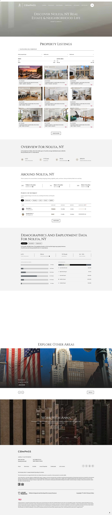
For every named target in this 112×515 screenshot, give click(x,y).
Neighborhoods (68, 5)
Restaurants (28, 200)
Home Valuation (59, 5)
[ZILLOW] (89, 466)
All (23, 200)
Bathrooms (46, 54)
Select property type (22, 54)
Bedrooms (72, 54)
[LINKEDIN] (86, 466)
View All (90, 392)
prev (19, 392)
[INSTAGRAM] (83, 466)
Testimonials (53, 466)
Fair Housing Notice (22, 472)
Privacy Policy (90, 493)
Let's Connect (62, 466)
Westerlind (28, 208)
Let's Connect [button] (56, 427)
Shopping (35, 200)
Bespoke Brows (29, 213)
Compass (44, 477)
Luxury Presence (52, 493)
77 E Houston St (29, 209)
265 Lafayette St (29, 214)
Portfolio (44, 5)
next (22, 392)
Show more (56, 220)
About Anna (26, 466)
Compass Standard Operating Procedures (35, 472)
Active (41, 200)
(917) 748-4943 (84, 5)
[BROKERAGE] (93, 466)
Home (19, 466)
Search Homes (56, 133)
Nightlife (51, 200)
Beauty (46, 200)
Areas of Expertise (43, 466)
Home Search (51, 5)
